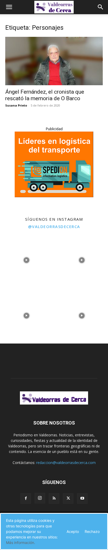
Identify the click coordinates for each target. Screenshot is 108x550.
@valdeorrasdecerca (54, 226)
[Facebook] (25, 498)
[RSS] (54, 498)
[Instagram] (40, 498)
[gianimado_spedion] (54, 195)
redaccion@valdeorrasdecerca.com (66, 462)
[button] (9, 7)
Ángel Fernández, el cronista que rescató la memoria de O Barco (44, 95)
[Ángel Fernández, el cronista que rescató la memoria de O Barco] (54, 61)
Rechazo (92, 531)
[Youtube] (82, 498)
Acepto (73, 531)
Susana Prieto (16, 105)
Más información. (20, 542)
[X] (68, 498)
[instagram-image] (26, 259)
